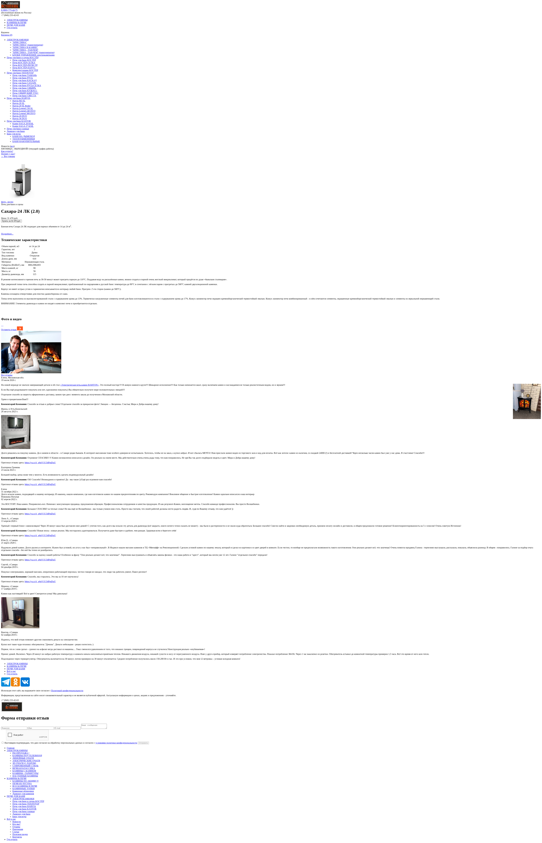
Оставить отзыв (8, 329)
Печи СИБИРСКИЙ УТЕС (25, 93)
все (12, 146)
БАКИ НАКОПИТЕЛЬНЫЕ (26, 141)
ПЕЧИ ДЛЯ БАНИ (16, 25)
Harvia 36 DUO (19, 118)
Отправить (143, 743)
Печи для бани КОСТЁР (24, 60)
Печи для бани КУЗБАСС (24, 90)
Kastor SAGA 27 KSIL (23, 126)
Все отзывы (6, 375)
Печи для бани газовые (18, 128)
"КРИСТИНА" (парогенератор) (27, 45)
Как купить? (7, 151)
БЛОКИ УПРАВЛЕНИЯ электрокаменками (33, 55)
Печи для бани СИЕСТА (24, 95)
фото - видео (7, 202)
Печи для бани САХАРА (24, 83)
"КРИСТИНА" (19, 42)
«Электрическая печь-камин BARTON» (79, 385)
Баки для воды (14, 134)
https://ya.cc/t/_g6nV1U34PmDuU (40, 462)
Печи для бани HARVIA (18, 98)
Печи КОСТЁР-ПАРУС (23, 67)
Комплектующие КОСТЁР (25, 70)
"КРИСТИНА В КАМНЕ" (25, 47)
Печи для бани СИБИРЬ (24, 88)
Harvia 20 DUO (19, 116)
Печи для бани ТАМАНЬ (24, 75)
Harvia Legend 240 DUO (23, 111)
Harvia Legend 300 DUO (23, 113)
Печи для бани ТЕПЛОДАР (20, 73)
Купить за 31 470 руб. (11, 221)
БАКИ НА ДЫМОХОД (23, 136)
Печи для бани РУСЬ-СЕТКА (26, 85)
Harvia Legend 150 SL (22, 108)
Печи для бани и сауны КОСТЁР (23, 57)
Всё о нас (11, 671)
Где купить (12, 27)
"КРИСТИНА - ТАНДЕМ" (25, 50)
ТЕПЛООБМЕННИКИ (23, 139)
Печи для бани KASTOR (19, 121)
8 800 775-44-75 (9, 10)
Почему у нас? (8, 154)
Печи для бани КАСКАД (24, 80)
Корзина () (6, 35)
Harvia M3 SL (18, 101)
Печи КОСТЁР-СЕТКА (23, 62)
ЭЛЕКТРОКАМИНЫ (17, 20)
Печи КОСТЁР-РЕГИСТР (25, 65)
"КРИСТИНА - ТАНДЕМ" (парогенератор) (33, 52)
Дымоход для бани (16, 131)
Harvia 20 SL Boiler (21, 106)
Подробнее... (7, 234)
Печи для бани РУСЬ (22, 78)
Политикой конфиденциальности (67, 690)
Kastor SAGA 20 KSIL (23, 123)
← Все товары (8, 156)
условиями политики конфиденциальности (116, 743)
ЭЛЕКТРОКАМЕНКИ (18, 40)
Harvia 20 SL (18, 103)
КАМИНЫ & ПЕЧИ (16, 22)
